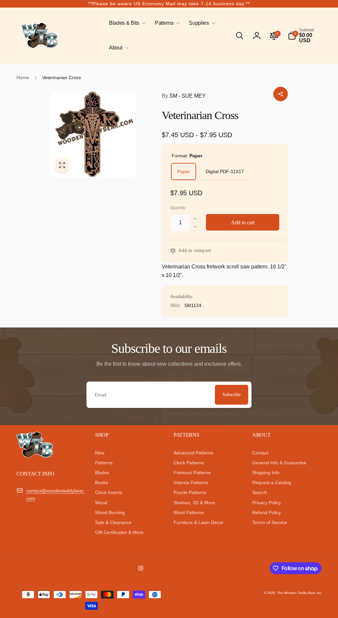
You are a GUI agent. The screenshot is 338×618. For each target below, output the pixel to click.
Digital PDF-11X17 (225, 171)
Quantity (177, 208)
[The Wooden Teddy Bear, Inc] (35, 456)
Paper (183, 171)
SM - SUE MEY (184, 96)
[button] (126, 23)
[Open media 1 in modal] (93, 134)
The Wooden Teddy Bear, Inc (299, 593)
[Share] (280, 94)
